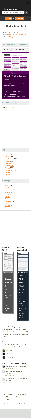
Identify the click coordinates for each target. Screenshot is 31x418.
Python (7, 156)
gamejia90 (9, 366)
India (16, 32)
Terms (18, 397)
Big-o (7, 203)
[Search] (26, 12)
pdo (24, 308)
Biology (7, 168)
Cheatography (7, 329)
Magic (12, 37)
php (22, 308)
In (6, 37)
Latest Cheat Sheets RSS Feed (15, 404)
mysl (20, 310)
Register (19, 18)
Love (19, 37)
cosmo (19, 93)
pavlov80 (9, 371)
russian (7, 93)
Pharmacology (9, 170)
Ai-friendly (8, 205)
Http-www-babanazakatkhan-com (15, 34)
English (7, 174)
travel (4, 336)
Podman (7, 185)
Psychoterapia (9, 199)
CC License (9, 397)
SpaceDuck (8, 89)
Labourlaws (8, 190)
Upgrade (8, 194)
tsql (7, 310)
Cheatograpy (9, 192)
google (24, 334)
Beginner (8, 172)
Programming (9, 165)
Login (8, 18)
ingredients (13, 93)
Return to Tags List (11, 107)
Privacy (6, 399)
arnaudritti (23, 298)
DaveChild (9, 350)
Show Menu (28, 2)
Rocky (7, 187)
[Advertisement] (13, 3)
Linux (6, 154)
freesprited (9, 306)
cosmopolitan (7, 96)
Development (9, 159)
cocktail (14, 96)
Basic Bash (22, 366)
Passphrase (8, 201)
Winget (7, 196)
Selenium (8, 163)
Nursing (7, 161)
